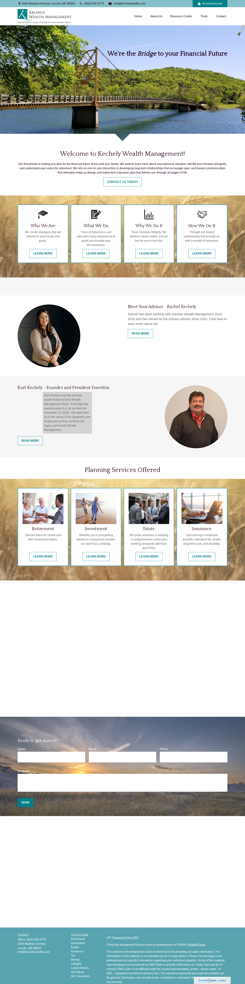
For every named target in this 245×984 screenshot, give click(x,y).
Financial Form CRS (125, 937)
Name (21, 749)
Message (23, 771)
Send (25, 802)
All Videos (77, 972)
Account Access (212, 3)
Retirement (78, 938)
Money (75, 959)
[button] (138, 16)
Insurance (77, 951)
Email (92, 749)
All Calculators (80, 976)
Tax (73, 955)
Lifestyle (76, 963)
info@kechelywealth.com (129, 3)
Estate (75, 947)
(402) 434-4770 (94, 3)
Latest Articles (80, 967)
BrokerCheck (197, 944)
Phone (164, 749)
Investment (78, 943)
